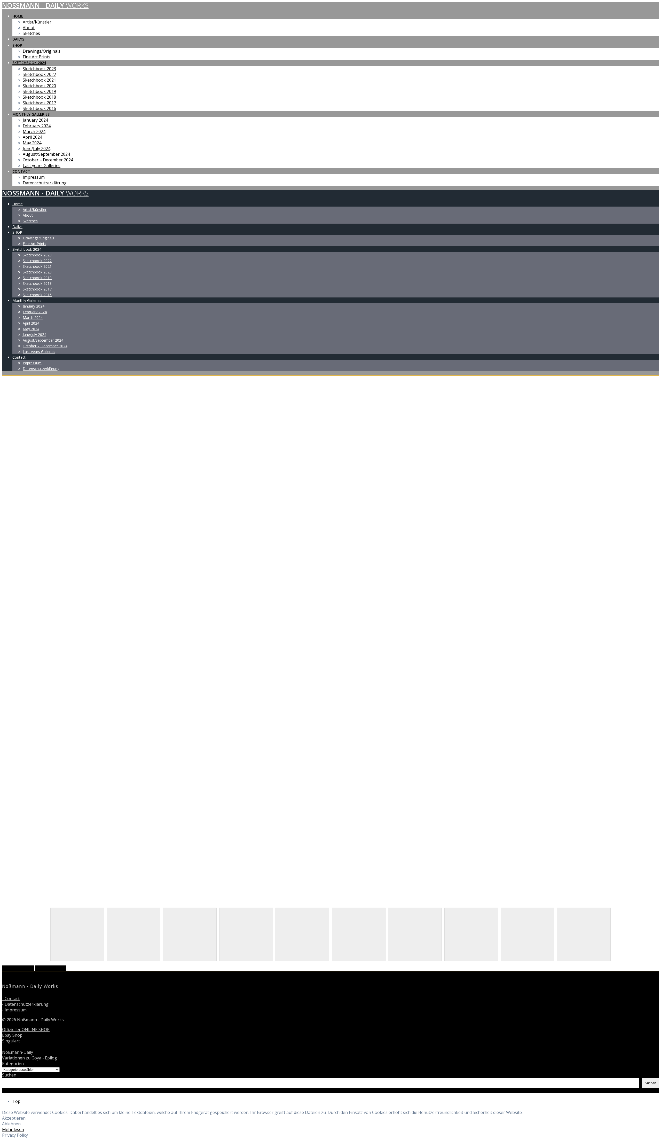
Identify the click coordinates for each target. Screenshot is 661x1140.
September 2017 (18, 968)
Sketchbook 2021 (39, 80)
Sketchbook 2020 (39, 86)
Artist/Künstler (37, 22)
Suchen (9, 1075)
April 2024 (32, 137)
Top (16, 1101)
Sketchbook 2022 (39, 74)
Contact (21, 171)
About (29, 27)
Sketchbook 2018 (39, 97)
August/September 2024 (46, 154)
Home (17, 16)
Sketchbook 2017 (39, 103)
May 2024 (32, 143)
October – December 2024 (48, 160)
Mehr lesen (13, 1129)
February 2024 (37, 126)
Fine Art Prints (36, 57)
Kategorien (13, 1063)
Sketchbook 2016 (39, 108)
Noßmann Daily (45, 5)
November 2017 (50, 968)
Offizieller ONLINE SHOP (26, 1029)
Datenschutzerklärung (45, 183)
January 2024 (35, 120)
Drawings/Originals (41, 51)
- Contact (11, 998)
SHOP (17, 45)
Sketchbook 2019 (39, 91)
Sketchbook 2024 (29, 62)
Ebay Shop (12, 1035)
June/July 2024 (36, 148)
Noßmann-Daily (17, 1052)
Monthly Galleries (31, 114)
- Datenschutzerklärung (25, 1004)
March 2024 (34, 131)
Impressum (34, 177)
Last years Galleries (41, 165)
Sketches (31, 33)
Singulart (11, 1041)
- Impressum (14, 1010)
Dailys (18, 39)
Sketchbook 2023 (39, 69)
